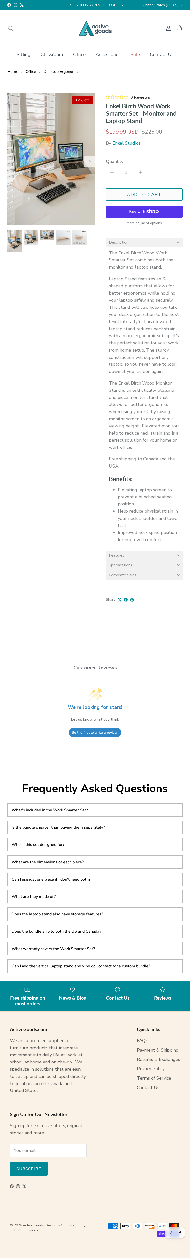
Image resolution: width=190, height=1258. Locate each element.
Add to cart (144, 194)
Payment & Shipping (158, 1050)
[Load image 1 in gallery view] (51, 159)
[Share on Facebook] (126, 600)
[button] (144, 242)
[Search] (10, 28)
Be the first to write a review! (95, 732)
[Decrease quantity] (112, 172)
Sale (135, 54)
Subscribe (28, 1169)
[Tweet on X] (119, 600)
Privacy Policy (151, 1069)
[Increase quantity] (140, 172)
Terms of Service (154, 1078)
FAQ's (142, 1041)
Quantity (114, 161)
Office (79, 54)
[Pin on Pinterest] (132, 600)
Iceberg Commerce (24, 1230)
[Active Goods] (95, 28)
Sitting (23, 54)
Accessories (108, 54)
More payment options (144, 223)
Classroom (52, 54)
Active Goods (33, 1225)
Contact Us (162, 54)
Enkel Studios (126, 143)
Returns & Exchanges (158, 1059)
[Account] (168, 28)
